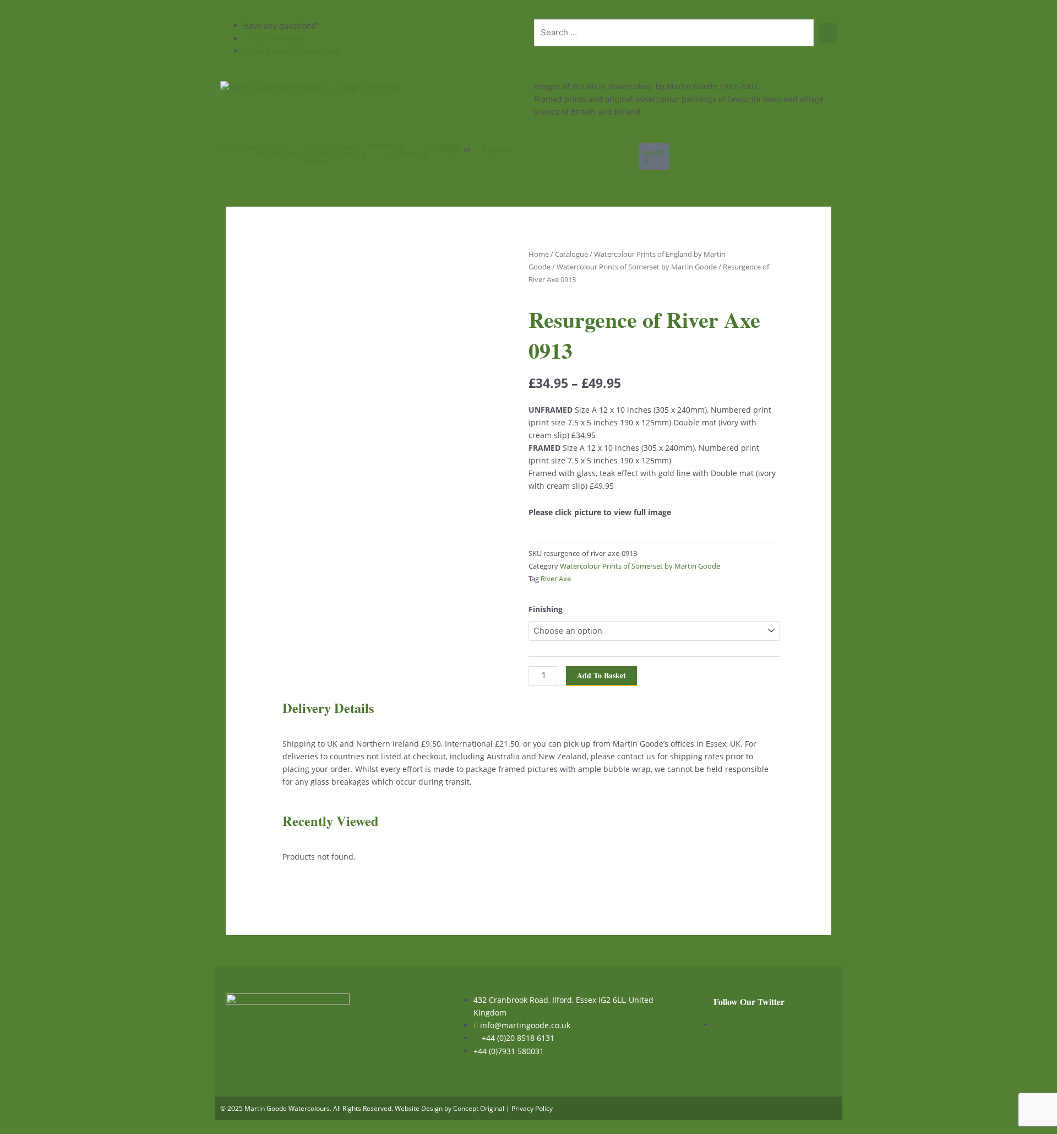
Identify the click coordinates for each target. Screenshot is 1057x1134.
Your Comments (408, 150)
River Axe (556, 579)
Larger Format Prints (319, 154)
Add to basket (601, 675)
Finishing (545, 609)
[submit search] (828, 33)
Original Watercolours (281, 150)
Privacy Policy (532, 1108)
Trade (377, 146)
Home (538, 254)
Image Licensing (349, 150)
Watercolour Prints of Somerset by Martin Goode (637, 267)
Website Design (419, 1108)
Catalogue (238, 146)
